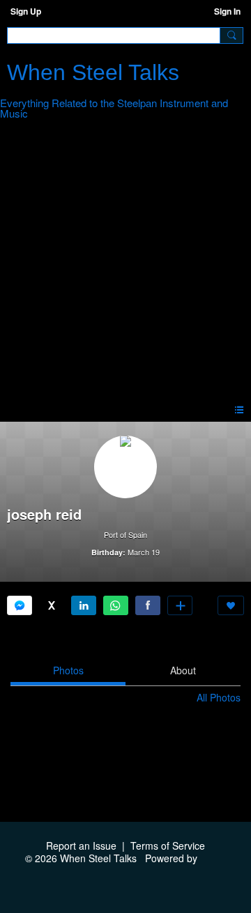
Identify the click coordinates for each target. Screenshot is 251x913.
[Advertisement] (125, 264)
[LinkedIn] (83, 605)
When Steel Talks (93, 72)
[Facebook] (147, 605)
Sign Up (25, 11)
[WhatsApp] (115, 605)
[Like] (231, 605)
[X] (51, 605)
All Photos (219, 697)
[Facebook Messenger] (19, 605)
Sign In (227, 11)
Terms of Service (167, 845)
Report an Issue (81, 845)
